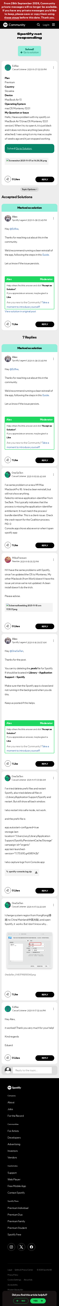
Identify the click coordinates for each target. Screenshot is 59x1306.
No (23, 1300)
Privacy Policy (13, 1275)
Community (17, 25)
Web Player (14, 1179)
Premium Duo (15, 1214)
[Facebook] (31, 1247)
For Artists (13, 1131)
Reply (45, 179)
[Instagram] (11, 1247)
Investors (13, 1151)
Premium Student (17, 1228)
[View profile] (8, 67)
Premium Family (16, 1221)
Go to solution (31, 52)
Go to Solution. (24, 148)
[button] (53, 67)
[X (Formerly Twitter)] (21, 1247)
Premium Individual (18, 1208)
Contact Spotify (16, 1192)
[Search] (38, 25)
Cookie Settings (14, 1280)
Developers (14, 1137)
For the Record (16, 1115)
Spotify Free (14, 1234)
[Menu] (53, 25)
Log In (46, 25)
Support (12, 1172)
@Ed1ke (14, 229)
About (11, 1102)
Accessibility (13, 1285)
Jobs (10, 1109)
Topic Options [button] (29, 189)
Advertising (14, 1144)
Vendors (12, 1157)
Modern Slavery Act (15, 1289)
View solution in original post (20, 311)
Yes (35, 1300)
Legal (10, 1270)
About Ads (28, 1280)
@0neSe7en (16, 651)
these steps (11, 17)
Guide (45, 254)
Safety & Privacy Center (24, 1270)
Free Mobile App (17, 1186)
